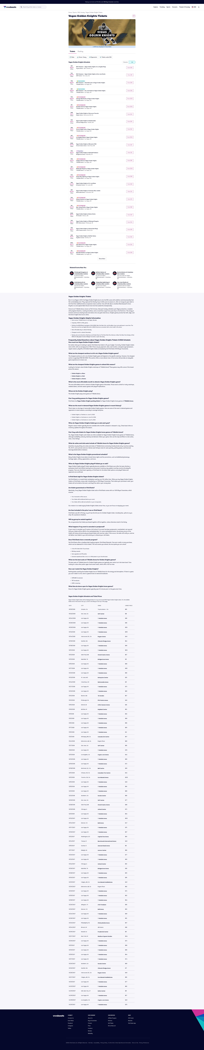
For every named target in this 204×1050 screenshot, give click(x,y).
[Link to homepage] (10, 7)
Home (70, 12)
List (132, 62)
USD (195, 7)
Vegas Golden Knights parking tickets (88, 401)
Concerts (174, 7)
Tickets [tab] (72, 51)
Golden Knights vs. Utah (78, 376)
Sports (168, 7)
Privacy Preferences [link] (144, 1042)
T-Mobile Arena (128, 401)
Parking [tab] (80, 51)
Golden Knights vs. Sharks (79, 378)
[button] (72, 57)
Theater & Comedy (184, 7)
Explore (156, 7)
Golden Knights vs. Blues (78, 373)
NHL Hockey (81, 12)
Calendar (125, 62)
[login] (198, 7)
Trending (162, 7)
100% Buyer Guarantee (108, 1)
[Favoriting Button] (133, 16)
